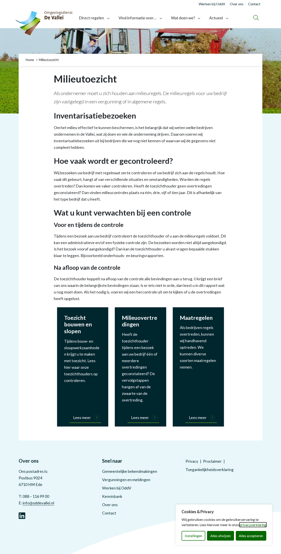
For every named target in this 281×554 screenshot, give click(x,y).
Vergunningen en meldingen (126, 479)
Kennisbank (112, 496)
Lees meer (82, 417)
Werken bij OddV (116, 488)
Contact (109, 513)
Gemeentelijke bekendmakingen (129, 471)
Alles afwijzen (220, 536)
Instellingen (193, 536)
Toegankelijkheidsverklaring (210, 469)
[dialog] (224, 524)
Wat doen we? (183, 18)
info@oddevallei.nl (38, 503)
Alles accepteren (251, 536)
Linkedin (22, 515)
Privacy (192, 461)
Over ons (110, 504)
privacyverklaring (253, 525)
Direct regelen (91, 18)
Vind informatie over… (138, 18)
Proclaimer (212, 461)
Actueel (216, 18)
